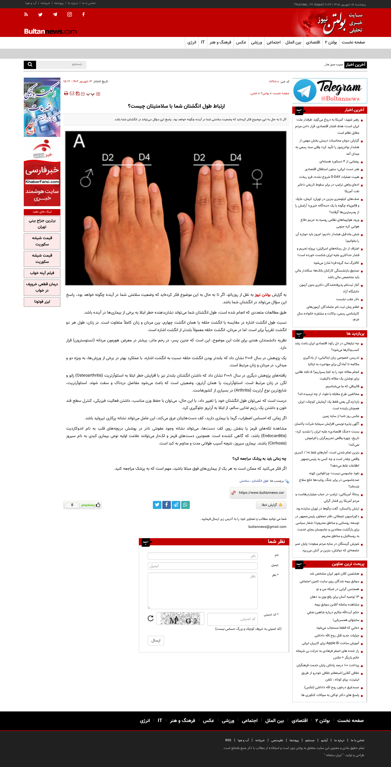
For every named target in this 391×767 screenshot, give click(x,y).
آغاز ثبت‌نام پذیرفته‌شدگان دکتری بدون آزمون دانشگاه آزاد (329, 288)
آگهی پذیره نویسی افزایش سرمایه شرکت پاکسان (327, 423)
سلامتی (244, 481)
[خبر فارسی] (42, 172)
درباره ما (73, 3)
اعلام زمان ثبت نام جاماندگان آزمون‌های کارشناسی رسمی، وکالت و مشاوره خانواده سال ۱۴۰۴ (328, 313)
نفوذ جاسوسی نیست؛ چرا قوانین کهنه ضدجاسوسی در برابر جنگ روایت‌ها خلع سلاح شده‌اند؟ (329, 480)
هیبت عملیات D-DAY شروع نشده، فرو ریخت (329, 177)
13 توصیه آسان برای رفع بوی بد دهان (334, 596)
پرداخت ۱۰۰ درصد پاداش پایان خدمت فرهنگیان (328, 665)
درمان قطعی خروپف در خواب (42, 287)
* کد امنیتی (271, 614)
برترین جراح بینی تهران (42, 224)
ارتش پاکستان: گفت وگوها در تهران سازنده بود (327, 508)
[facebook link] (166, 505)
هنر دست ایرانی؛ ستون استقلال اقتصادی (332, 169)
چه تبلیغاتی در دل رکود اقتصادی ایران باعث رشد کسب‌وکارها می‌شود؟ (327, 347)
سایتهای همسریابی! (346, 620)
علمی (253, 93)
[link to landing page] (338, 23)
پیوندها (59, 3)
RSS (228, 740)
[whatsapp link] (185, 505)
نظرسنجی (277, 740)
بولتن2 (265, 93)
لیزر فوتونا (42, 302)
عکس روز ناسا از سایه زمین (341, 416)
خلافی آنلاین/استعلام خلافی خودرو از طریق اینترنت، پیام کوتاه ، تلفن (330, 676)
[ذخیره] (78, 93)
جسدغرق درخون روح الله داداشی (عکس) (331, 687)
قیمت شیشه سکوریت (42, 241)
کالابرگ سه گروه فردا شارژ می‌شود (336, 263)
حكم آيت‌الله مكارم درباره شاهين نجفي (333, 612)
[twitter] (40, 15)
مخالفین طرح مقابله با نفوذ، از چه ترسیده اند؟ (328, 394)
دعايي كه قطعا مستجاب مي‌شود (337, 627)
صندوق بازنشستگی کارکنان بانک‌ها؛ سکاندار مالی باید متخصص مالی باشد (327, 274)
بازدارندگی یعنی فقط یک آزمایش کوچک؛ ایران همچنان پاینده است (328, 405)
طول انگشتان (260, 481)
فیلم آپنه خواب (42, 273)
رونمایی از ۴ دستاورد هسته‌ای (339, 161)
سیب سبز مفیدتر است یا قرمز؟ (322, 64)
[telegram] (55, 14)
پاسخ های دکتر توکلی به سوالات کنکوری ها (330, 695)
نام (277, 555)
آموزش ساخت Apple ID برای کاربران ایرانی (330, 643)
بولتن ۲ (331, 42)
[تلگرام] (329, 91)
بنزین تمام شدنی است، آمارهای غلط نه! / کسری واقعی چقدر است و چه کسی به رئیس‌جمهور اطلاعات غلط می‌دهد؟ (327, 459)
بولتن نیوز (262, 295)
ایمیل (275, 565)
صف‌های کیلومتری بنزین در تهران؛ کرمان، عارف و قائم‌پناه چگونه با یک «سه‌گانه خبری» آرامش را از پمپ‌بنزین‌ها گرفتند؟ (327, 205)
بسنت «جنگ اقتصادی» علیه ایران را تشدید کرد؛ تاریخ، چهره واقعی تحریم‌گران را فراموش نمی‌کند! (327, 438)
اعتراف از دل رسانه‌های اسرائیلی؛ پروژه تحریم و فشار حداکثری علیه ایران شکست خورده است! (328, 252)
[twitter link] (157, 505)
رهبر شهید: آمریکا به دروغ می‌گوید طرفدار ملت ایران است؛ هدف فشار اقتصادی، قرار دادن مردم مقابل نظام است (327, 126)
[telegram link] (176, 505)
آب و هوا (30, 3)
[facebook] (83, 14)
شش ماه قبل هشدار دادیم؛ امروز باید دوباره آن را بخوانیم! (327, 237)
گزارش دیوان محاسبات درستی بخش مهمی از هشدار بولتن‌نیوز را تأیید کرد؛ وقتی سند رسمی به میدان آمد (327, 147)
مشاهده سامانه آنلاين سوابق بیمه (337, 604)
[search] (30, 65)
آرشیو (324, 740)
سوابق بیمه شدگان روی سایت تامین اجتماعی (329, 581)
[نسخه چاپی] (65, 93)
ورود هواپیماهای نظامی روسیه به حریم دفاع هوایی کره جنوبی (330, 223)
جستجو (310, 740)
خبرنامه (45, 3)
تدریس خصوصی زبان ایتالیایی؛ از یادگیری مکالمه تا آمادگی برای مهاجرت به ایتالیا (331, 361)
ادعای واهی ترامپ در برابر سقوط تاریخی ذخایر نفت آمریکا (328, 188)
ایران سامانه (334, 755)
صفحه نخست (353, 42)
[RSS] (27, 14)
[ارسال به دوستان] (72, 93)
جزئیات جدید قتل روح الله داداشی (337, 635)
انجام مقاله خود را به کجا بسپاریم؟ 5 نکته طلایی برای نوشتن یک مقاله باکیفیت (327, 375)
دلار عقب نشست (347, 299)
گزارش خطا (269, 505)
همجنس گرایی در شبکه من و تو (337, 589)
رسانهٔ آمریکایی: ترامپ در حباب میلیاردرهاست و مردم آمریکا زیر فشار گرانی (327, 498)
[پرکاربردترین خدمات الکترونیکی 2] (42, 107)
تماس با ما (89, 3)
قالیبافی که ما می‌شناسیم (342, 386)
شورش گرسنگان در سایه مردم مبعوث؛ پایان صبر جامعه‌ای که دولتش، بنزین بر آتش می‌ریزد (327, 547)
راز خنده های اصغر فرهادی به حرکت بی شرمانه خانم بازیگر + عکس (327, 654)
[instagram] (70, 15)
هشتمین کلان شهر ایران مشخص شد (334, 573)
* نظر (275, 575)
